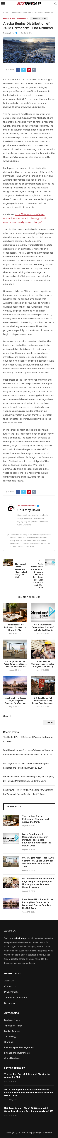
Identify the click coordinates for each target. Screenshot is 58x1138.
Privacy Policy (11, 992)
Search (7, 716)
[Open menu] (3, 3)
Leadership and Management (19, 1047)
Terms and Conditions (15, 997)
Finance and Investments (15, 19)
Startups (8, 1042)
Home (5, 13)
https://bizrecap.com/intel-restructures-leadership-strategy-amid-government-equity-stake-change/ (25, 218)
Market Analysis (12, 1031)
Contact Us (10, 986)
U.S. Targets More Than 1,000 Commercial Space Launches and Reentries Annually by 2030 (26, 765)
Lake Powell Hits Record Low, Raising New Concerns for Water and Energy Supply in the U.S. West (15, 703)
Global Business (12, 1058)
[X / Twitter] (23, 70)
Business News (12, 1020)
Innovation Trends (13, 1025)
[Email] (34, 70)
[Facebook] (18, 70)
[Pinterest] (29, 70)
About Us (9, 980)
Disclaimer (9, 1003)
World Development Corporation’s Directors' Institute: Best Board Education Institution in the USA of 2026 (43, 630)
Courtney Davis (9, 33)
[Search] (55, 3)
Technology (10, 1036)
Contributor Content (39, 18)
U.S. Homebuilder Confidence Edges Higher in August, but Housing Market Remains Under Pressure (42, 666)
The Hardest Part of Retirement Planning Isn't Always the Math (15, 627)
